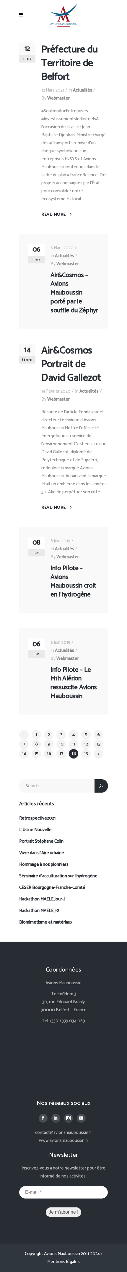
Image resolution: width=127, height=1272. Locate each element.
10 (61, 744)
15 (36, 754)
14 (24, 754)
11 (73, 744)
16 (49, 754)
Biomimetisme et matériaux (45, 922)
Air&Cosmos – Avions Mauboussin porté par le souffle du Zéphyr (74, 293)
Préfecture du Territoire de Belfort (69, 63)
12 (86, 744)
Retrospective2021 (37, 818)
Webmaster (58, 98)
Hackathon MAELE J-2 (39, 910)
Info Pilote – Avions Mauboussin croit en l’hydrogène (73, 581)
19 (86, 754)
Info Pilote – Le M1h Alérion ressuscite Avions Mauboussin (74, 683)
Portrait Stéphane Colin (41, 841)
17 (61, 754)
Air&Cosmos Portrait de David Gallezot (71, 364)
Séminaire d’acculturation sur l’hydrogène (58, 876)
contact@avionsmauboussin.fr (63, 1132)
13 (98, 744)
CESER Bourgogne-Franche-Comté (52, 887)
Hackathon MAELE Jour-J (42, 899)
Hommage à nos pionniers (44, 864)
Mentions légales (63, 1261)
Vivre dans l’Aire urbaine (41, 853)
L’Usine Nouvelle (35, 829)
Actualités (82, 90)
